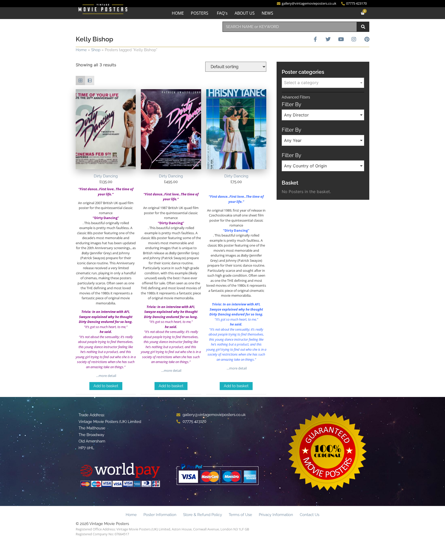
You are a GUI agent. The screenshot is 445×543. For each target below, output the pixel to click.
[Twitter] (328, 39)
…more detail (105, 375)
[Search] (363, 27)
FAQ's (222, 13)
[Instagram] (353, 39)
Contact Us (309, 514)
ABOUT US (245, 13)
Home (81, 50)
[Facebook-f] (315, 39)
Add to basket (105, 386)
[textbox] (323, 82)
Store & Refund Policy (202, 514)
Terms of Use (240, 514)
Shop (95, 50)
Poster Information (159, 514)
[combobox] (289, 27)
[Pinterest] (366, 39)
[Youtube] (341, 39)
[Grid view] (80, 80)
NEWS (267, 13)
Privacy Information (276, 514)
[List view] (89, 80)
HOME (178, 13)
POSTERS (199, 13)
